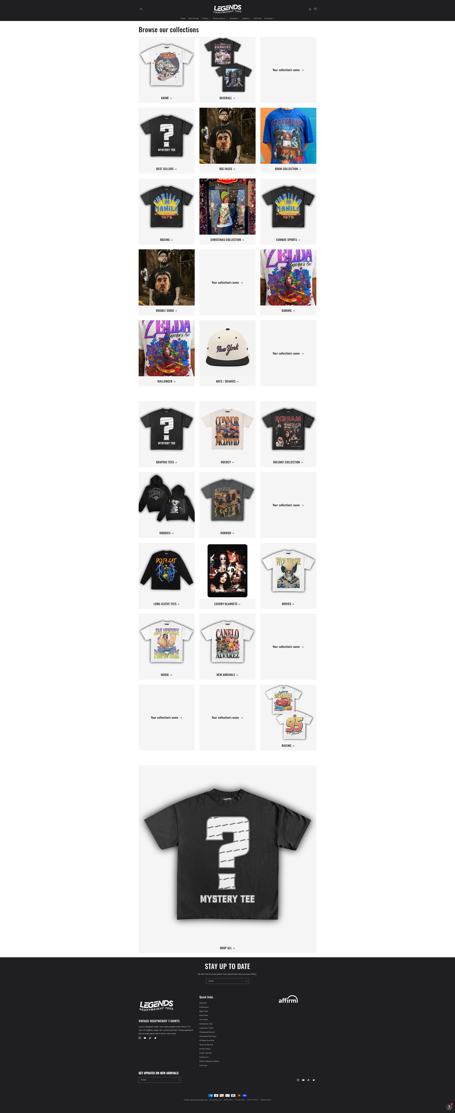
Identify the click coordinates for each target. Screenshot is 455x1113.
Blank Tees (203, 1011)
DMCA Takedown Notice (209, 1061)
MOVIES (286, 604)
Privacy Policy (205, 1049)
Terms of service (252, 1100)
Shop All (202, 1003)
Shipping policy (266, 1100)
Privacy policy (240, 1100)
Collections (204, 1007)
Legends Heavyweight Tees (198, 1100)
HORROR (225, 533)
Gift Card (203, 1066)
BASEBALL (226, 98)
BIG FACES (225, 169)
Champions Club (206, 1024)
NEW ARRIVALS (226, 675)
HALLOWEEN (164, 381)
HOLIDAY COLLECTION (286, 462)
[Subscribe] (246, 981)
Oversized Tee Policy (207, 1036)
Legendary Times (206, 1028)
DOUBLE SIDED (165, 310)
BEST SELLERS (165, 169)
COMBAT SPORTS (286, 240)
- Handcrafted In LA (214, 1100)
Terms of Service (206, 1045)
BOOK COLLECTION (286, 169)
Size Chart (203, 1015)
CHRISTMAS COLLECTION (225, 240)
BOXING (165, 240)
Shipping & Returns (207, 1032)
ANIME (165, 98)
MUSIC (165, 675)
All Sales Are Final (206, 1040)
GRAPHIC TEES (165, 462)
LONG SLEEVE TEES (165, 604)
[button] (141, 9)
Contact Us (204, 1057)
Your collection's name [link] (287, 70)
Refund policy (228, 1100)
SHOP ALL (226, 948)
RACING (286, 745)
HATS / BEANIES (226, 381)
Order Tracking (205, 1053)
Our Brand (203, 1020)
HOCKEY (226, 462)
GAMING (287, 310)
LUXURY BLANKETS (225, 604)
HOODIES (165, 533)
